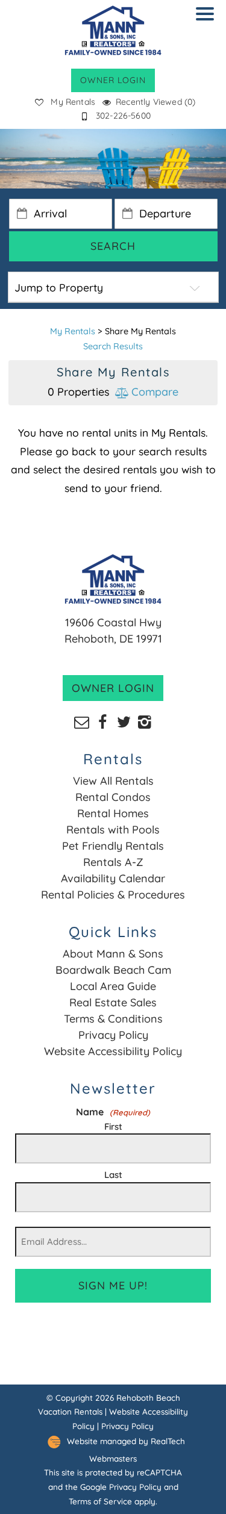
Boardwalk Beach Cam (113, 970)
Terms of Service (100, 1501)
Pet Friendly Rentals (113, 846)
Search (113, 246)
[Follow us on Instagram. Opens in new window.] (144, 721)
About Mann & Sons (113, 954)
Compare (153, 392)
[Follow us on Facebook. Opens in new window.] (102, 721)
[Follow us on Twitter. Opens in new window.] (123, 721)
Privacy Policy (113, 1035)
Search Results (113, 346)
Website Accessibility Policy (113, 1051)
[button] (208, 22)
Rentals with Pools (113, 829)
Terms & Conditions (113, 1019)
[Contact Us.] (81, 721)
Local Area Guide (113, 986)
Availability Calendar (113, 878)
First (113, 1126)
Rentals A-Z (113, 862)
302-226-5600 (123, 115)
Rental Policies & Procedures (113, 895)
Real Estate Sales (113, 1002)
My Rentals (73, 101)
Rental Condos (113, 797)
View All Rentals (113, 781)
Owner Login (113, 80)
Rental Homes (113, 813)
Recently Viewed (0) (155, 101)
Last (113, 1174)
